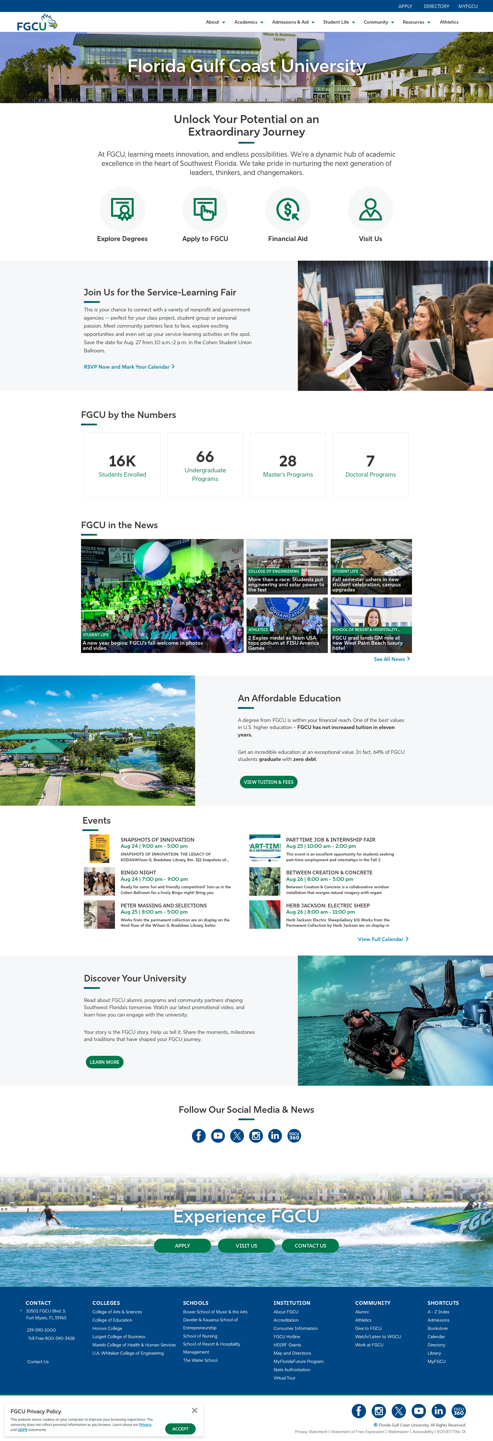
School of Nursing (200, 1336)
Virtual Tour (284, 1378)
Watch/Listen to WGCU (378, 1337)
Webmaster (398, 1432)
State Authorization (292, 1370)
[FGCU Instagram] (256, 1136)
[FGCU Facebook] (199, 1136)
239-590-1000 (41, 1330)
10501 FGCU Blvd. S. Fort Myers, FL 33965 (46, 1314)
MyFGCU (468, 7)
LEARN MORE (105, 1062)
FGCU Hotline (287, 1337)
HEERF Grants (287, 1345)
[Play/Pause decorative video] (481, 65)
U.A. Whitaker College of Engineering (128, 1354)
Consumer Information (296, 1329)
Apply (405, 7)
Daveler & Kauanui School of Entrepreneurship (210, 1324)
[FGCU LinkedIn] (275, 1136)
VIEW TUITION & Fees (269, 782)
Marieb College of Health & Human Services (134, 1345)
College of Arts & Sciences (117, 1312)
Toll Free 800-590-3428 (51, 1339)
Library (434, 1354)
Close (194, 1410)
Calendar (436, 1337)
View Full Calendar (380, 939)
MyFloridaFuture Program (299, 1362)
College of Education (112, 1320)
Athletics (449, 22)
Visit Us (246, 1246)
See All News (389, 659)
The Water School (200, 1361)
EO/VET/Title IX (451, 1432)
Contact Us (310, 1246)
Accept (180, 1429)
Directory (436, 7)
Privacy (145, 1425)
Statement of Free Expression (357, 1432)
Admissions (439, 1320)
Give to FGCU (368, 1329)
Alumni (362, 1312)
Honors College (107, 1329)
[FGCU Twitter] (237, 1136)
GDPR (22, 1430)
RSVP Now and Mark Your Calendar (126, 367)
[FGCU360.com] (294, 1136)
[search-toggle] (473, 22)
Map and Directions (292, 1354)
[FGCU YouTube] (218, 1136)
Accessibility (423, 1432)
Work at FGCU (369, 1345)
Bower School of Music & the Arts (215, 1312)
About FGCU (286, 1312)
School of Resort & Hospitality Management (211, 1348)
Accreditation (286, 1320)
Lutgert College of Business (118, 1337)
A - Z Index (438, 1312)
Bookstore (438, 1329)
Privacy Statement (311, 1432)
